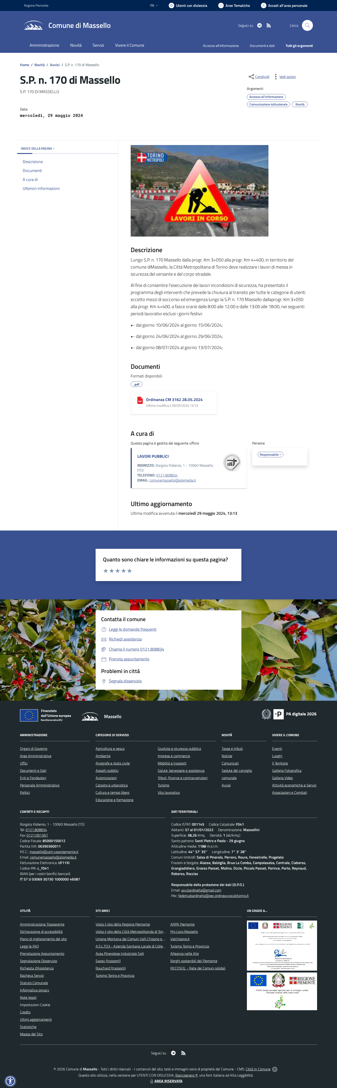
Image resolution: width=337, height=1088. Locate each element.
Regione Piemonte (36, 5)
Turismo (163, 785)
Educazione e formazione (114, 800)
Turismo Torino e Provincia (115, 975)
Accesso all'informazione (221, 45)
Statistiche (28, 1026)
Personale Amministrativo (39, 785)
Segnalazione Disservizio (38, 961)
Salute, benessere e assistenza (181, 770)
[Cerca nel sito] (307, 25)
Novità (39, 64)
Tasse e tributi (232, 748)
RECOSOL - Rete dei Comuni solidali (197, 968)
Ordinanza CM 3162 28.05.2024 (174, 399)
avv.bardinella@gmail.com (201, 890)
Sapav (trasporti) (108, 961)
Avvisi (55, 64)
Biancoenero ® (186, 1075)
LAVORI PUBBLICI (153, 456)
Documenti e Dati (33, 770)
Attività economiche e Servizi (294, 785)
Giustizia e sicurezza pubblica (179, 748)
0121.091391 (37, 835)
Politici (25, 792)
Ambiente (103, 756)
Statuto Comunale (34, 983)
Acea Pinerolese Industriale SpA (120, 953)
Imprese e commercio (174, 756)
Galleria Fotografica (286, 770)
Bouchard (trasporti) (111, 968)
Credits (25, 1012)
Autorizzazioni (106, 778)
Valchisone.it (180, 939)
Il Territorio (280, 763)
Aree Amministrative (35, 756)
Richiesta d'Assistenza (37, 968)
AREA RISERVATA (168, 1081)
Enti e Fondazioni (33, 778)
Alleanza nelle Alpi (184, 953)
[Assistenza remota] (275, 1069)
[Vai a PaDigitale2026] (289, 713)
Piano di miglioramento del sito (43, 939)
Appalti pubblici (107, 770)
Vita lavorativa (169, 792)
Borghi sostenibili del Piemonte (193, 961)
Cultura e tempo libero (112, 792)
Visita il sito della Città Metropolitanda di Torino (131, 931)
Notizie (227, 756)
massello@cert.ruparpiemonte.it (54, 851)
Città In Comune (258, 1069)
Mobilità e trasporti (172, 763)
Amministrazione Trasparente (42, 924)
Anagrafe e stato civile (113, 763)
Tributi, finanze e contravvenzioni (182, 778)
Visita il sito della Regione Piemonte (123, 924)
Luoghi (277, 756)
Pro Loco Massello (184, 931)
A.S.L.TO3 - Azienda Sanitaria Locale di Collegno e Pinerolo (140, 946)
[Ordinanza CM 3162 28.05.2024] (140, 400)
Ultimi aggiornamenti (36, 1019)
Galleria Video (282, 778)
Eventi (277, 748)
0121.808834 (167, 475)
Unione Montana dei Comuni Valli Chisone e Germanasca (139, 939)
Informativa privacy (34, 990)
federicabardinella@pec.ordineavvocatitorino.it (213, 895)
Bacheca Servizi (32, 975)
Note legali (28, 997)
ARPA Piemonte (182, 924)
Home (24, 64)
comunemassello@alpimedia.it (172, 480)
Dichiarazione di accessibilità (41, 931)
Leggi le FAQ (29, 946)
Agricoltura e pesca (110, 748)
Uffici (24, 763)
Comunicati (230, 763)
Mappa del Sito (31, 1034)
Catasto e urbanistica (112, 785)
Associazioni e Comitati (289, 792)
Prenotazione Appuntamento (42, 953)
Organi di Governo (33, 748)
